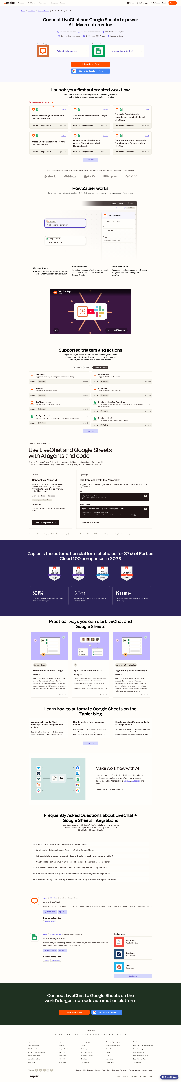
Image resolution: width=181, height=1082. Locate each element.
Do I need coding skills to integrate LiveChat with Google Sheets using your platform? (76, 879)
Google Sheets (43, 11)
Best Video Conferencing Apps (143, 1045)
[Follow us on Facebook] (36, 1070)
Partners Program (147, 1070)
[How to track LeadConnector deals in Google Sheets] (132, 728)
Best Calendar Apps (139, 1059)
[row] (51, 221)
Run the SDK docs (90, 523)
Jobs (108, 1070)
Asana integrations (34, 1059)
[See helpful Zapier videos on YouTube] (48, 1070)
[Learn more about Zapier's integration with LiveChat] (34, 901)
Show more (31, 1062)
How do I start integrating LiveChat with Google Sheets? (62, 844)
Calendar (109, 1049)
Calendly (84, 1049)
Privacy (151, 1076)
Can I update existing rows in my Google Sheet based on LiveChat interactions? (73, 862)
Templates (123, 1070)
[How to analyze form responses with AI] (90, 728)
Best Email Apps (138, 1049)
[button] (90, 71)
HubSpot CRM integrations (36, 1052)
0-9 (56, 1034)
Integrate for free (90, 64)
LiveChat (31, 11)
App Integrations (134, 1070)
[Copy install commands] (145, 496)
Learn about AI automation (108, 790)
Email (108, 1052)
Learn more (51, 912)
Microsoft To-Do (86, 1052)
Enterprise (115, 1070)
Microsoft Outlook (87, 1055)
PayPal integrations (34, 1055)
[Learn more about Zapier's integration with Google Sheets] (34, 937)
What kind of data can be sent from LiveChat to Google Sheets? (66, 850)
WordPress (62, 1055)
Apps (23, 11)
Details (63, 110)
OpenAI (127, 781)
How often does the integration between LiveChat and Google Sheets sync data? (74, 873)
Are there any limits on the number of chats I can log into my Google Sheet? (71, 868)
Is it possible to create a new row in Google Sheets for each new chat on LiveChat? (74, 856)
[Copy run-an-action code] (145, 509)
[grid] (51, 221)
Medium (84, 1059)
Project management (113, 1045)
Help (63, 912)
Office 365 (61, 1059)
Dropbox (61, 1045)
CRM (107, 1055)
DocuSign (61, 1052)
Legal (145, 1076)
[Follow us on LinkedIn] (40, 1070)
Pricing (78, 1070)
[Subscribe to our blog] (51, 1070)
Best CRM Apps (138, 1052)
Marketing (109, 1059)
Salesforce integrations (35, 1049)
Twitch (83, 1045)
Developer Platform (93, 1070)
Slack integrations (33, 1045)
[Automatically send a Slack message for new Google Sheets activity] (48, 728)
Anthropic (135, 781)
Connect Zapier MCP (44, 523)
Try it (60, 125)
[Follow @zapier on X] (44, 1070)
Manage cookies (136, 1076)
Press (103, 1070)
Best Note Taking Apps (140, 1055)
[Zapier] (9, 2)
